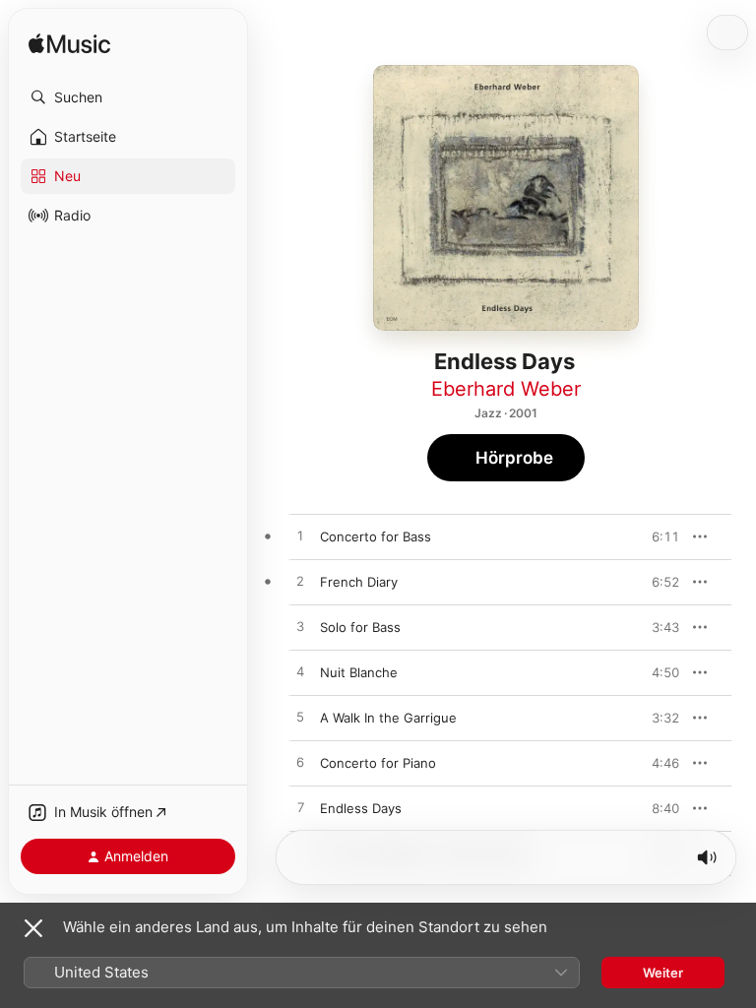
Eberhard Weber (506, 389)
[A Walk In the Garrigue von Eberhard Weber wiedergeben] (300, 717)
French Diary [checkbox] (359, 582)
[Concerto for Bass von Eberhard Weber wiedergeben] (300, 536)
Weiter (663, 972)
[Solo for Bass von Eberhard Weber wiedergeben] (300, 627)
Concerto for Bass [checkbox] (375, 536)
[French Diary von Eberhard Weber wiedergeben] (300, 582)
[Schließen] (33, 928)
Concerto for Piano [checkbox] (378, 763)
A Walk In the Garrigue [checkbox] (388, 717)
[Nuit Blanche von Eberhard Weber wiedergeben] (300, 672)
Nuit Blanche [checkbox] (359, 672)
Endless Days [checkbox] (361, 808)
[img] (69, 44)
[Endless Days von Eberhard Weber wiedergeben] (300, 808)
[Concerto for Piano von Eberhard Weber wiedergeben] (300, 763)
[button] (128, 97)
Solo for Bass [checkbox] (360, 627)
